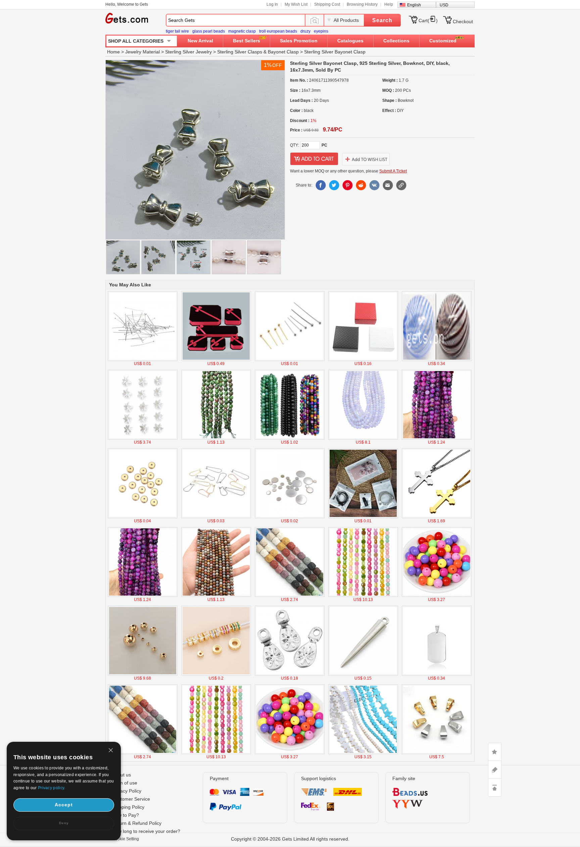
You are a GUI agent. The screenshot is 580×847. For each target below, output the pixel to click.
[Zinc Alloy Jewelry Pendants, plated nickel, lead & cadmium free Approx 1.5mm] (363, 674)
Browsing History (362, 4)
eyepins (321, 31)
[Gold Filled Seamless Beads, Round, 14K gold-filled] (143, 674)
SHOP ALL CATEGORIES (135, 41)
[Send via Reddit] (361, 185)
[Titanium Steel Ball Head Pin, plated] (290, 359)
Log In (272, 4)
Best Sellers (246, 40)
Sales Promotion (299, 40)
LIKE (494, 752)
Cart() (428, 20)
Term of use (124, 782)
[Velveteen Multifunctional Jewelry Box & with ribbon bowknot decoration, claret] (216, 359)
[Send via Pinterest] (347, 185)
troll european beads (278, 31)
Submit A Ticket (393, 171)
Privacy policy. (51, 787)
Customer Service (131, 799)
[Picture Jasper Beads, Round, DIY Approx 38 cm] (216, 595)
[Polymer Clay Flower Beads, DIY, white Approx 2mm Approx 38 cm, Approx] (143, 438)
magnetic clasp (242, 31)
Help (388, 4)
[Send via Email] (388, 185)
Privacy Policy (126, 791)
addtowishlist (366, 159)
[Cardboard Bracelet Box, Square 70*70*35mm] (363, 359)
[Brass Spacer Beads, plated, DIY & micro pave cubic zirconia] (216, 674)
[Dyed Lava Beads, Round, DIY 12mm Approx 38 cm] (290, 595)
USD (444, 5)
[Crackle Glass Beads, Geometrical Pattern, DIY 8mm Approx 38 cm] (363, 595)
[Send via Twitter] (334, 185)
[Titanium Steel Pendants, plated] (437, 674)
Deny (64, 823)
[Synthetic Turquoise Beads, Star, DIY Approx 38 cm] (363, 753)
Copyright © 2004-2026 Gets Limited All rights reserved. (290, 839)
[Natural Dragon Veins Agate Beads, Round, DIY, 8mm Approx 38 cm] (437, 438)
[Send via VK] (374, 185)
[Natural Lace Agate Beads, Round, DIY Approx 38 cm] (290, 438)
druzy (305, 31)
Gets (126, 18)
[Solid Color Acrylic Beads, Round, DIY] (437, 595)
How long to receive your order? (146, 831)
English (414, 5)
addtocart (314, 159)
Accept (64, 804)
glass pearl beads (208, 31)
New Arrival (200, 40)
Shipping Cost (327, 4)
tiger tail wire (177, 31)
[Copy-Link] (401, 185)
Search (382, 20)
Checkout (463, 21)
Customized (442, 40)
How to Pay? (125, 815)
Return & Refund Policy (136, 823)
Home (113, 51)
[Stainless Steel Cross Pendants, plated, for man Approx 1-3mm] (437, 517)
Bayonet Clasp (283, 51)
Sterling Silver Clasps (239, 51)
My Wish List (296, 4)
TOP (494, 787)
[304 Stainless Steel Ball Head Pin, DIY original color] (143, 359)
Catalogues (350, 40)
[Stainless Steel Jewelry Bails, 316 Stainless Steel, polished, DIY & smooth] (437, 753)
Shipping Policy (128, 807)
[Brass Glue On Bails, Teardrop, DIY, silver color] (290, 674)
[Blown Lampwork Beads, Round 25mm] (437, 359)
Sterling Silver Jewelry (188, 51)
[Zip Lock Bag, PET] (363, 517)
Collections (396, 40)
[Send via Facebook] (321, 185)
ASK (494, 769)
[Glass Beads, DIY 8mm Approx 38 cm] (363, 438)
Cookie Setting (125, 839)
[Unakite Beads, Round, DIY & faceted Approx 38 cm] (216, 438)
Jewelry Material (142, 51)
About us (121, 774)
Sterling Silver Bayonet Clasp (335, 51)
